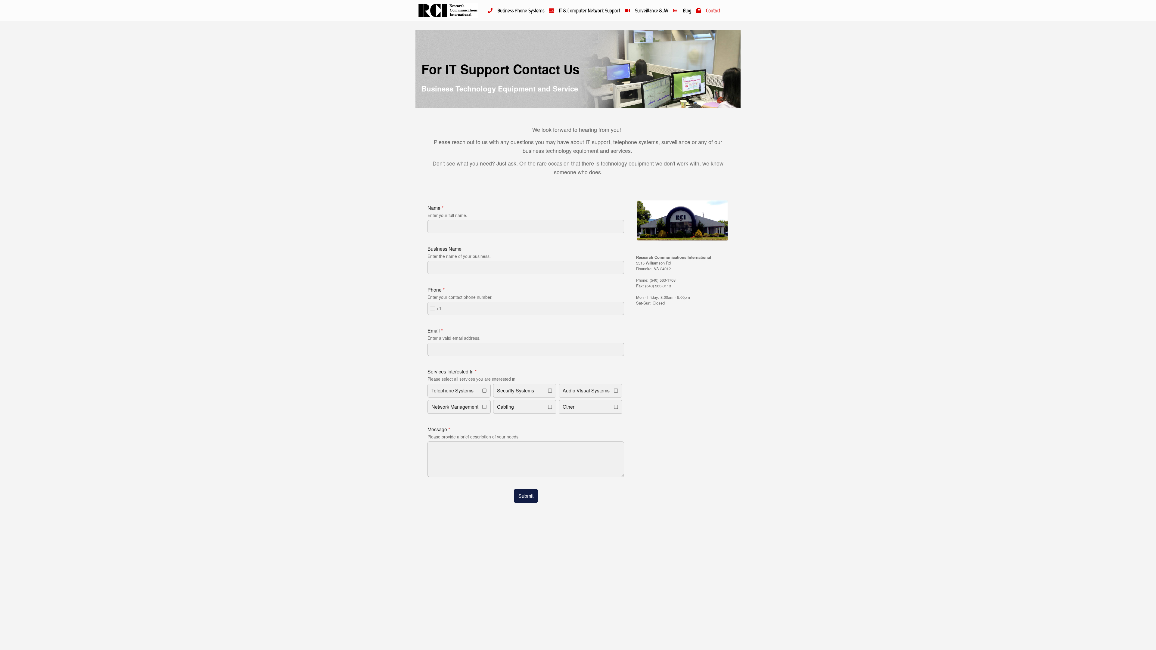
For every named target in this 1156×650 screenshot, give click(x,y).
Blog (687, 10)
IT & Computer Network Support (589, 10)
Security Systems (515, 390)
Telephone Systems (452, 390)
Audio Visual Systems (586, 390)
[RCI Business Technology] (447, 10)
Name (435, 207)
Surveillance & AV (651, 10)
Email (435, 330)
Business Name (444, 248)
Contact (713, 10)
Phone (436, 289)
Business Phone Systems (521, 10)
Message (438, 429)
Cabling (505, 406)
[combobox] (435, 308)
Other (568, 406)
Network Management (454, 406)
